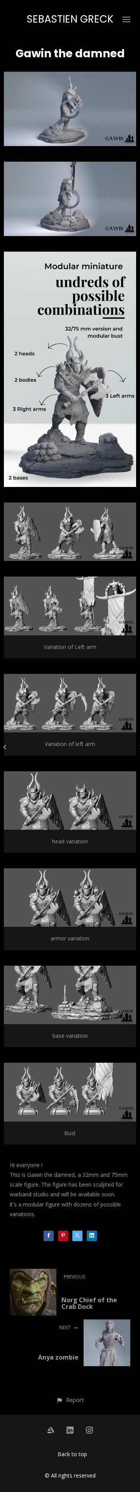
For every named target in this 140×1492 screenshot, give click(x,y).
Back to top (72, 1454)
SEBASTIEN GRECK (70, 19)
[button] (70, 1400)
